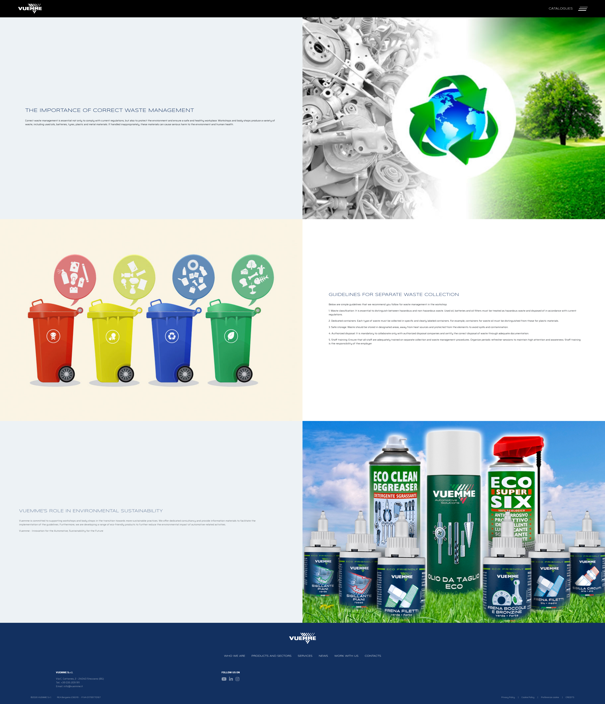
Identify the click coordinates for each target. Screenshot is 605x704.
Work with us (346, 656)
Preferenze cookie (550, 697)
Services (305, 656)
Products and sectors (271, 656)
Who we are (234, 656)
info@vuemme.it (73, 686)
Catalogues (561, 8)
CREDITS (570, 697)
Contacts (373, 656)
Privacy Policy (508, 697)
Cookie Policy (528, 697)
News (323, 656)
